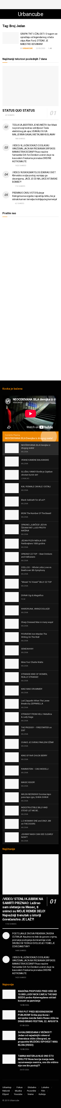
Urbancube (30, 14)
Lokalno (45, 1087)
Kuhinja (42, 1094)
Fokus (19, 1087)
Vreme (30, 1094)
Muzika (18, 1091)
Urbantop (6, 1087)
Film (43, 1091)
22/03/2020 (40, 48)
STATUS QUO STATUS (18, 110)
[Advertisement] (31, 4)
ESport (5, 1094)
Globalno (32, 1087)
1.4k (50, 48)
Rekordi (6, 1091)
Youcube (18, 1094)
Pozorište (31, 1091)
